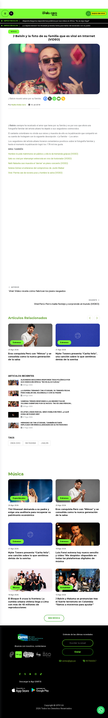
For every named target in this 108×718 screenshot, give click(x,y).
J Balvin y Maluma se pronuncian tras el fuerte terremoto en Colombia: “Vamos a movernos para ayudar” (77, 601)
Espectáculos (19, 498)
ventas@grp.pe (69, 661)
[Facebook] (45, 99)
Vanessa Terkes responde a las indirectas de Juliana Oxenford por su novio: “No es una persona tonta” (46, 403)
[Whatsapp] (54, 99)
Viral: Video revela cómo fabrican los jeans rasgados (37, 291)
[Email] (59, 99)
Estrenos (17, 342)
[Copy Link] (63, 99)
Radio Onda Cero (18, 105)
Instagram (30, 443)
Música (14, 31)
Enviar (78, 652)
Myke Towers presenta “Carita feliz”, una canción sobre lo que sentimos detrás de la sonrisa (29, 356)
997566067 (91, 661)
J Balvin (44, 443)
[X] (50, 99)
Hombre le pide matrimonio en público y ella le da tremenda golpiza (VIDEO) (43, 154)
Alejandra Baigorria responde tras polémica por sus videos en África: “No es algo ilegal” (45, 381)
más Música (54, 618)
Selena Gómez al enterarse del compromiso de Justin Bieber (36, 168)
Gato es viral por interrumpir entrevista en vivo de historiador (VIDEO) (40, 158)
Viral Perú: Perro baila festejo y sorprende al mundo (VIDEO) (66, 304)
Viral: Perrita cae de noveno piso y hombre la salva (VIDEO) (35, 173)
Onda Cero (15, 443)
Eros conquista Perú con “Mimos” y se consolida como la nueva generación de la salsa (77, 512)
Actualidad (65, 587)
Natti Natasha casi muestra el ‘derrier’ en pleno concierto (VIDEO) (38, 163)
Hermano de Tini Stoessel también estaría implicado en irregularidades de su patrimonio (44, 424)
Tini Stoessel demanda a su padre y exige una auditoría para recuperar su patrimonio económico (29, 512)
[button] (90, 318)
